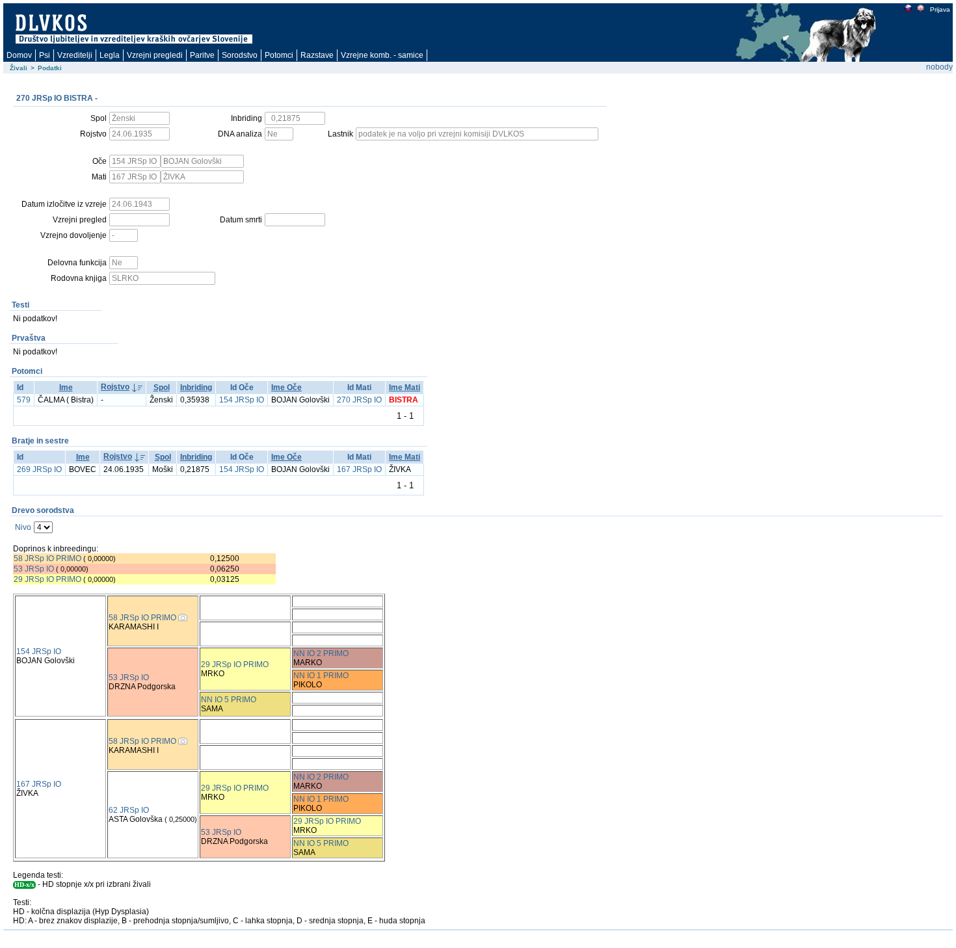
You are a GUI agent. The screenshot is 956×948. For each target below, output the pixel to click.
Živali (18, 68)
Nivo (23, 527)
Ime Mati (404, 387)
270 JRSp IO (359, 399)
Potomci (279, 55)
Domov (19, 55)
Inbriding (196, 387)
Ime (66, 387)
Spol (161, 387)
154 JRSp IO (241, 399)
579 (24, 399)
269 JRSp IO (39, 469)
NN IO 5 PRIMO (228, 699)
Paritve (202, 55)
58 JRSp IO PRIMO (47, 558)
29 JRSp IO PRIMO (48, 579)
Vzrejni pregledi (155, 55)
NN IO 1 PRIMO (321, 675)
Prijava (940, 9)
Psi (44, 55)
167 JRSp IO (359, 469)
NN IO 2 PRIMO (321, 653)
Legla (110, 55)
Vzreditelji (74, 55)
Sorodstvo (240, 55)
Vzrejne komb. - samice (382, 55)
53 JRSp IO (34, 568)
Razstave (317, 55)
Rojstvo (115, 386)
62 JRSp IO (129, 810)
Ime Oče (286, 387)
